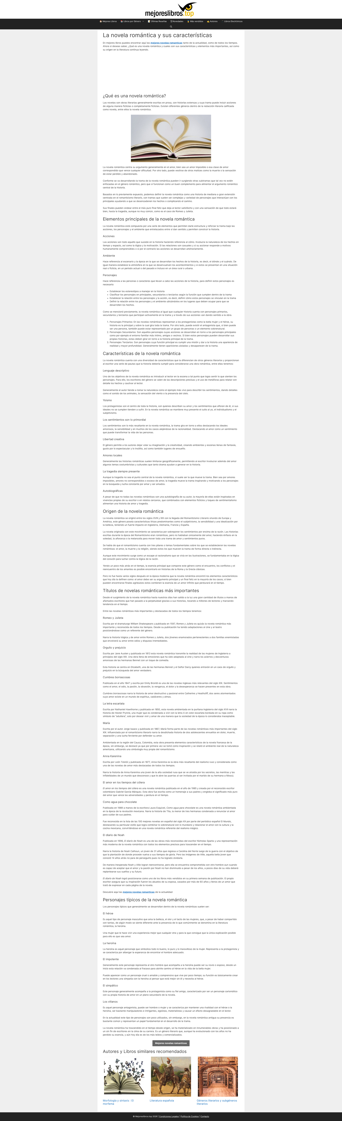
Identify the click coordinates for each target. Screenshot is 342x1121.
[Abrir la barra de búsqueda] (171, 26)
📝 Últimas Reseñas (157, 21)
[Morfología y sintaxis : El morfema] (124, 1094)
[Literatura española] (171, 1094)
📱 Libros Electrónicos (231, 21)
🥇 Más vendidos (195, 21)
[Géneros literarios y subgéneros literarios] (218, 1094)
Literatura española (162, 1100)
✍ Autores (212, 21)
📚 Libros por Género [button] (131, 21)
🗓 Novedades (176, 21)
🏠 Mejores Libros (108, 21)
